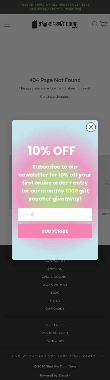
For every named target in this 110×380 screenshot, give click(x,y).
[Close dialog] (91, 127)
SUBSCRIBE (55, 231)
